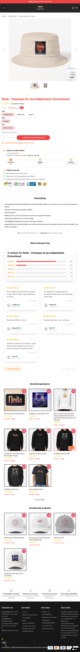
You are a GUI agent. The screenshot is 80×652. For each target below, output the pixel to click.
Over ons (25, 612)
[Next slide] (75, 49)
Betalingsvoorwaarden (49, 617)
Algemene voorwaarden (29, 615)
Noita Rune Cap (59, 538)
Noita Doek (12, 16)
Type (3, 111)
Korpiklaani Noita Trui (11, 489)
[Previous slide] (5, 49)
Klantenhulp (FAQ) (48, 628)
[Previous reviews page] (64, 369)
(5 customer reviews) (17, 104)
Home (4, 16)
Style (3, 118)
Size (3, 124)
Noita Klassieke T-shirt (36, 489)
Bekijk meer (40, 500)
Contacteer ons (47, 626)
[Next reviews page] (74, 369)
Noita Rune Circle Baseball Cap (14, 538)
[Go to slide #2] (45, 85)
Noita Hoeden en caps (27, 16)
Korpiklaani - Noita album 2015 (39, 414)
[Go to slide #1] (35, 85)
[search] (73, 8)
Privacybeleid (26, 618)
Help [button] (76, 649)
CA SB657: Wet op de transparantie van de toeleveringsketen (29, 628)
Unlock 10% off (4, 643)
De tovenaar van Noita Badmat (14, 414)
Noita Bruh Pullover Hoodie (37, 453)
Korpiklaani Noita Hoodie (62, 453)
